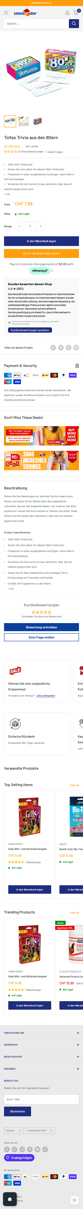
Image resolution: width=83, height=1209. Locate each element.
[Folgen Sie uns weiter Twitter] (14, 1149)
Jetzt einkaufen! (45, 695)
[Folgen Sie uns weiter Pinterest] (30, 1149)
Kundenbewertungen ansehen (30, 330)
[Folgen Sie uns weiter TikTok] (45, 1149)
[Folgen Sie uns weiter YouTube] (37, 1149)
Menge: (8, 226)
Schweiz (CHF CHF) (37, 1130)
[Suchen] (74, 23)
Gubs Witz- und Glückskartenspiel (27, 849)
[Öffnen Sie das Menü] (6, 12)
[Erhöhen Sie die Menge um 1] (40, 226)
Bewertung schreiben (41, 627)
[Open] (10, 1199)
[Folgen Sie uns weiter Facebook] (7, 1149)
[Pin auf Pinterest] (61, 347)
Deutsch (10, 1130)
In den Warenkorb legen (41, 241)
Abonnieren (17, 1111)
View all (74, 785)
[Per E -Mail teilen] (76, 347)
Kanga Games (15, 844)
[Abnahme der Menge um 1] (19, 226)
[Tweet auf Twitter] (68, 347)
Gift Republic (12, 146)
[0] (75, 12)
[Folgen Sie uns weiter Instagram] (22, 1149)
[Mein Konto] (67, 12)
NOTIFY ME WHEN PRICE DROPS (41, 253)
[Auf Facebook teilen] (53, 347)
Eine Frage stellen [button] (41, 637)
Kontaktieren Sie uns (41, 2)
